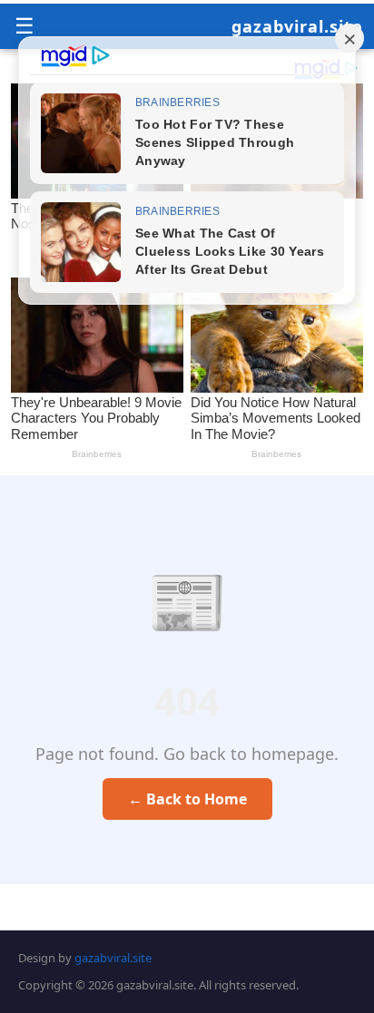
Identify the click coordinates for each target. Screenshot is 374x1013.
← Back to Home (187, 799)
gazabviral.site (297, 26)
